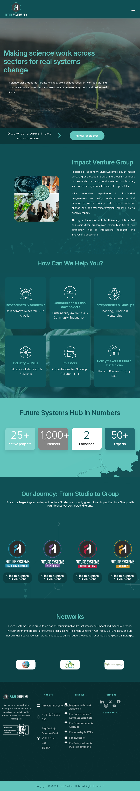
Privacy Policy (111, 712)
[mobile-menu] (128, 9)
